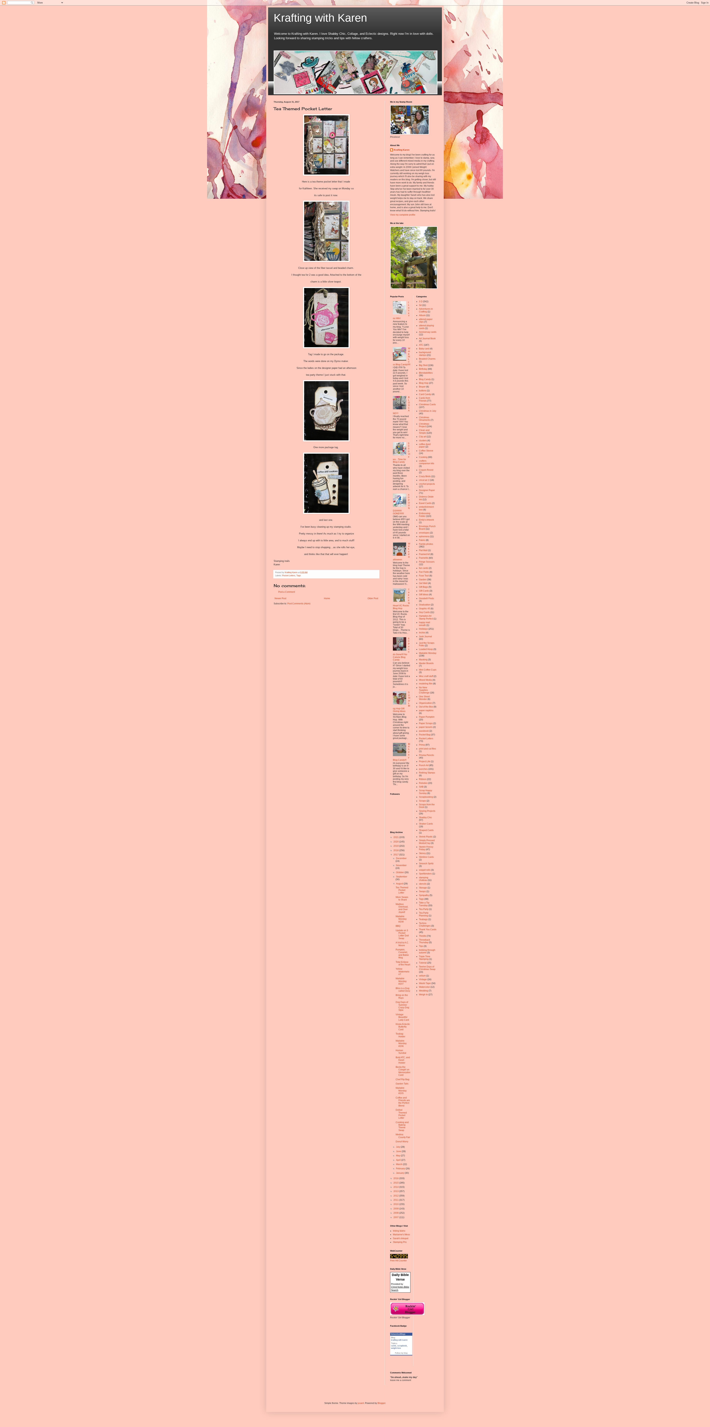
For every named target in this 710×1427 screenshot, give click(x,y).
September (401, 876)
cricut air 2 (424, 480)
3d (420, 305)
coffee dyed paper (425, 445)
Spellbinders (425, 873)
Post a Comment (286, 592)
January (400, 1173)
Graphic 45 (424, 608)
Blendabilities (426, 373)
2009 (396, 1208)
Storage (423, 887)
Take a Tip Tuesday (424, 904)
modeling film (425, 683)
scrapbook (402, 1346)
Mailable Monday (427, 653)
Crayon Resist (426, 470)
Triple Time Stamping (424, 957)
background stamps (425, 353)
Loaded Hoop (426, 649)
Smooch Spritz (426, 863)
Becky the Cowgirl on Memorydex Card (403, 1071)
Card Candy (425, 394)
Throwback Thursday (424, 941)
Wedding (423, 990)
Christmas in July (427, 411)
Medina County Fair (403, 1135)
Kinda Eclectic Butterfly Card (403, 1027)
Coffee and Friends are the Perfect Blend (403, 1101)
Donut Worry (402, 1141)
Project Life (424, 761)
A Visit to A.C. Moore (402, 944)
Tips (421, 946)
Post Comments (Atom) (298, 603)
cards (393, 1346)
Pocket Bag (424, 734)
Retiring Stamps (427, 772)
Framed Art (424, 554)
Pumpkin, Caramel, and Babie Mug (402, 953)
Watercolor (424, 987)
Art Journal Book (427, 338)
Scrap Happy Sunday (425, 791)
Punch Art (424, 765)
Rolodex (423, 783)
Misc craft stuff (426, 676)
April (398, 1160)
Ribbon (422, 779)
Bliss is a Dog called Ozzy (403, 989)
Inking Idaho (399, 1231)
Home (327, 598)
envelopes (424, 532)
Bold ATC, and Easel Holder (403, 1060)
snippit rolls (424, 870)
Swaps (422, 891)
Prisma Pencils (426, 755)
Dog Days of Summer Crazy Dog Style (402, 1006)
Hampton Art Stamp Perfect (426, 617)
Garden (423, 579)
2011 (396, 1200)
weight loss (396, 1348)
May (398, 1155)
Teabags (423, 919)
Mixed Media (425, 680)
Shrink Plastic (426, 836)
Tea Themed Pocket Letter (402, 890)
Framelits (423, 558)
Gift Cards (424, 591)
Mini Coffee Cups (427, 669)
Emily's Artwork (426, 520)
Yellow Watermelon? (402, 972)
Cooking (423, 457)
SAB (421, 787)
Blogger (381, 1403)
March (399, 1164)
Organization (425, 703)
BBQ (398, 926)
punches (423, 769)
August (400, 883)
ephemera (424, 536)
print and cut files (427, 748)
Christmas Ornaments (424, 418)
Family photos (426, 544)
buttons (422, 390)
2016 (396, 1178)
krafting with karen (399, 1340)
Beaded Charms (427, 359)
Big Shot (423, 365)
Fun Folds (424, 572)
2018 (396, 850)
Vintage (423, 979)
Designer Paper (427, 490)
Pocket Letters (288, 575)
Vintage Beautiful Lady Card (402, 1017)
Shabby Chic (425, 817)
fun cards (423, 568)
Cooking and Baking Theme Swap (402, 1126)
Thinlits (422, 936)
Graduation (424, 604)
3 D (420, 301)
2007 (396, 1217)
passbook (424, 731)
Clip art (422, 436)
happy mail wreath (424, 623)
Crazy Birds (425, 476)
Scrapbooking (426, 797)
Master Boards (426, 663)
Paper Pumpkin (427, 717)
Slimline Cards (426, 857)
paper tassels (425, 727)
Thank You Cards (427, 929)
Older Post (373, 598)
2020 (396, 841)
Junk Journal (425, 636)
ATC (421, 345)
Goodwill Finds (426, 598)
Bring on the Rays (402, 996)
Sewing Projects (427, 811)
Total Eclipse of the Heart (403, 963)
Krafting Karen (401, 150)
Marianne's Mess (401, 1234)
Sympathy (424, 895)
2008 (396, 1213)
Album (422, 315)
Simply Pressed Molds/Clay (427, 841)
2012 (396, 1195)
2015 (396, 1182)
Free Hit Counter (398, 1260)
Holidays (423, 629)
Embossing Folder (424, 514)
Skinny (422, 853)
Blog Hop (423, 383)
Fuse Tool (424, 575)
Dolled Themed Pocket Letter (401, 1114)
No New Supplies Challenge (424, 690)
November (401, 865)
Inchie (422, 632)
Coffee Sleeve (426, 450)
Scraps (422, 801)
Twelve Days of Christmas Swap (427, 968)
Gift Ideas (423, 594)
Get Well (423, 583)
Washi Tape (425, 983)
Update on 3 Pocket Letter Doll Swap (402, 934)
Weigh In (423, 994)
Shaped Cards (426, 830)
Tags (298, 575)
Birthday (423, 369)
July (398, 1147)
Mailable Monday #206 (401, 1043)
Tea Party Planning (423, 914)
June (399, 1151)
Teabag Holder (400, 1035)
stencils (423, 884)
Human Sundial (401, 1051)
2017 (396, 854)
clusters (423, 440)
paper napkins (426, 710)
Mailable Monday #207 (401, 981)
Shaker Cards (426, 823)
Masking (423, 659)
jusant (361, 1403)
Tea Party (423, 909)
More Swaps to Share (402, 898)
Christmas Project (424, 425)
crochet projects (427, 484)
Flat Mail (423, 550)
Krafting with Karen (320, 18)
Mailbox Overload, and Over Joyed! (402, 908)
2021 (396, 837)
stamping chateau (423, 878)
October (400, 872)
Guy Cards (424, 612)
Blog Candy (425, 379)
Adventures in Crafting (426, 310)
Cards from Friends (424, 399)
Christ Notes (397, 1287)
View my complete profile (402, 215)
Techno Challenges (425, 924)
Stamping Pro (400, 1242)
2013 (396, 1191)
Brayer (422, 386)
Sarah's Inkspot (400, 1238)
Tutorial (423, 963)
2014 (396, 1187)
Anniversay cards (427, 332)
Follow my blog (401, 1353)
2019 (396, 846)
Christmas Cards (427, 404)
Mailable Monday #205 (401, 1091)
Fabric (422, 540)
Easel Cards (425, 503)
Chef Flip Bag (402, 1079)
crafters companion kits (426, 462)
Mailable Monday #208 (401, 919)
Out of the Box (426, 706)
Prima (422, 745)
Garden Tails (402, 1083)
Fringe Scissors (427, 562)
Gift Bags (423, 587)
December (401, 858)
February (401, 1168)
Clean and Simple (424, 431)
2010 (396, 1204)
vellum (422, 975)
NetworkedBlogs (398, 1334)
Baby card (424, 348)
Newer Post (280, 598)
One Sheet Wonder (424, 697)
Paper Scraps (426, 723)
